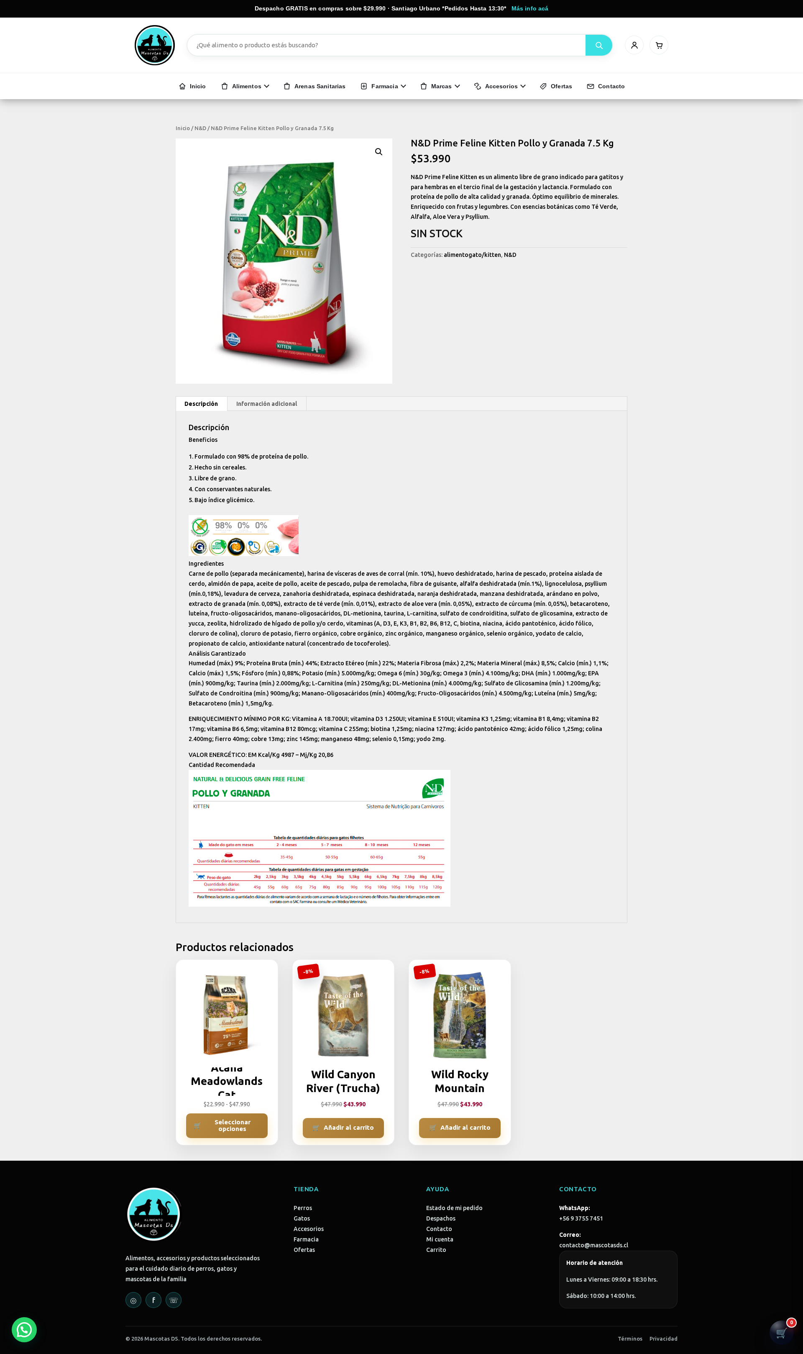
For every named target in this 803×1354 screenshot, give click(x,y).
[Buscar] (599, 45)
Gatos (302, 1218)
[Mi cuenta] (634, 45)
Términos (630, 1338)
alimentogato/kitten (472, 254)
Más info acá (530, 8)
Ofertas (304, 1249)
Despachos (440, 1218)
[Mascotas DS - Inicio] (155, 45)
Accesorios (309, 1229)
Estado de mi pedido (454, 1208)
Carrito (436, 1249)
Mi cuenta (439, 1239)
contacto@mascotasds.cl (593, 1245)
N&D (200, 128)
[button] (378, 151)
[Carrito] (659, 45)
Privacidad (664, 1338)
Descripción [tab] (201, 403)
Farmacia (306, 1239)
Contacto (439, 1229)
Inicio (183, 128)
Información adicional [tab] (266, 403)
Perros (303, 1208)
